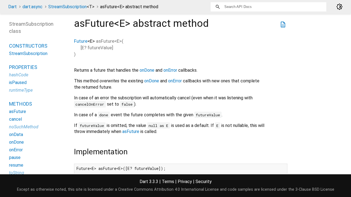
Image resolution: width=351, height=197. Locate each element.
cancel (15, 119)
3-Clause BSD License (314, 189)
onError (170, 70)
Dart (12, 6)
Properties (23, 67)
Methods (20, 104)
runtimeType (21, 90)
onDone (147, 70)
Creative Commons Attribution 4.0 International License (168, 189)
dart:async (32, 6)
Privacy (185, 181)
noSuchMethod (23, 126)
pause (15, 157)
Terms (168, 181)
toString (16, 172)
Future (80, 41)
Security (204, 181)
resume (16, 165)
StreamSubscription (71, 6)
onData (16, 134)
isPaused (18, 82)
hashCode (18, 74)
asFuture (130, 131)
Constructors (28, 46)
